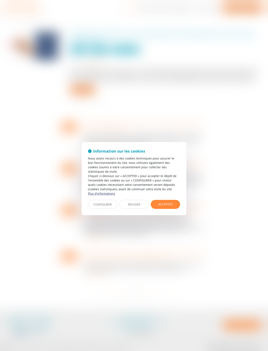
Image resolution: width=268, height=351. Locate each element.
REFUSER (134, 204)
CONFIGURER (102, 204)
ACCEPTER (165, 204)
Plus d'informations (101, 193)
